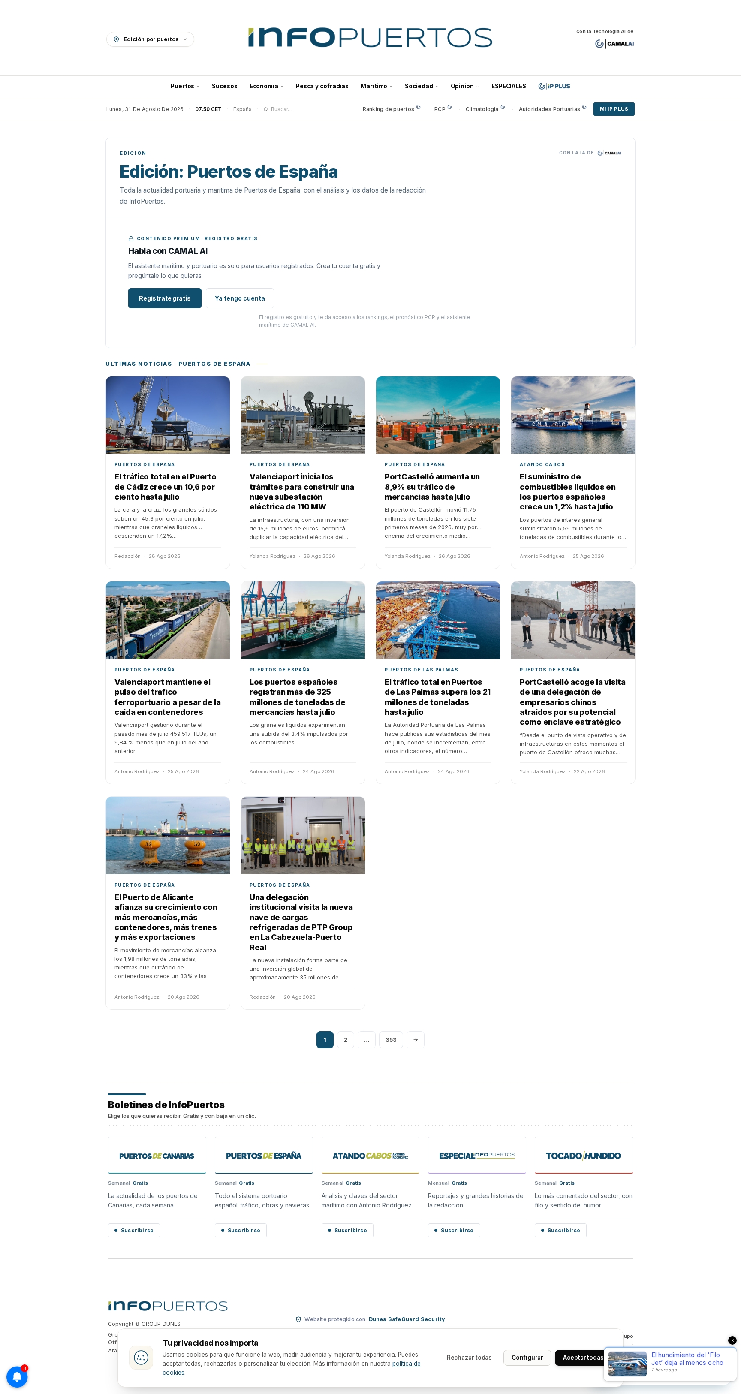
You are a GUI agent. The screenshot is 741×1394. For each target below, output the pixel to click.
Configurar (527, 1357)
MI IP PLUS (614, 109)
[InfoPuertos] (370, 39)
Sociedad (419, 86)
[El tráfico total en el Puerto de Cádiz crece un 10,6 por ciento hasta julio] (168, 415)
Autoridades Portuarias (549, 109)
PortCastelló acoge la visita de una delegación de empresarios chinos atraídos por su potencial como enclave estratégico (573, 702)
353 (391, 1039)
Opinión (462, 86)
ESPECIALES (508, 86)
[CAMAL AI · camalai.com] (615, 43)
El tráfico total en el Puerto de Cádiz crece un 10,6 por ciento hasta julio (165, 486)
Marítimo (374, 86)
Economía (264, 86)
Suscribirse (137, 1230)
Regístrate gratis (165, 298)
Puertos (182, 86)
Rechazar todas (469, 1357)
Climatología (482, 109)
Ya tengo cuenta (240, 298)
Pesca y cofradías (322, 86)
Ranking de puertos (388, 109)
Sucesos (224, 86)
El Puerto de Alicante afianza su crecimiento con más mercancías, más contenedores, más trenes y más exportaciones (165, 917)
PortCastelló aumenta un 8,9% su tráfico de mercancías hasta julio (432, 486)
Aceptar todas (583, 1357)
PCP (440, 109)
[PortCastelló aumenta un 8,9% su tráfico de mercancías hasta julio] (438, 415)
